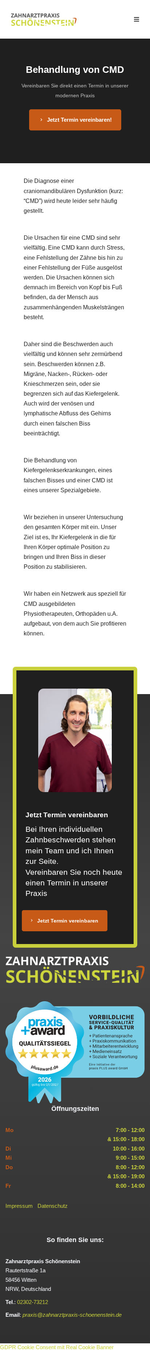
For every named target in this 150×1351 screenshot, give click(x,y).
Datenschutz (53, 1206)
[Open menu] (136, 19)
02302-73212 (32, 1302)
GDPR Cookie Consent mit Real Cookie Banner (57, 1347)
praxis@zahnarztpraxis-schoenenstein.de (72, 1315)
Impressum (19, 1206)
